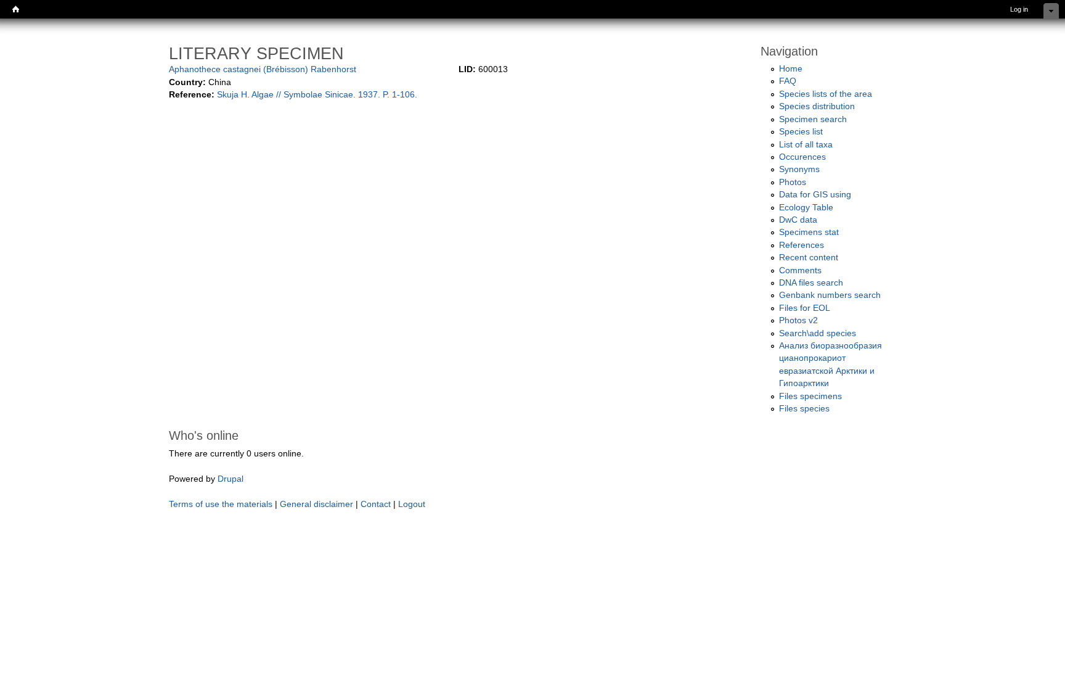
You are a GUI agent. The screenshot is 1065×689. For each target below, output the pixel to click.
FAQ (787, 81)
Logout (411, 504)
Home (790, 68)
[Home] (15, 9)
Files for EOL (804, 308)
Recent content (808, 257)
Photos (792, 182)
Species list (801, 131)
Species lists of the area (825, 94)
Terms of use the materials (222, 504)
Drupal (230, 479)
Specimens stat (809, 232)
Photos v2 (798, 320)
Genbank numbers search (830, 295)
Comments (800, 270)
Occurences (802, 157)
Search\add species (817, 333)
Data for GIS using (815, 194)
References (801, 245)
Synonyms (799, 169)
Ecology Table (806, 207)
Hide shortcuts (1051, 11)
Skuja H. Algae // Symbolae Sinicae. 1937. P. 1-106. (317, 94)
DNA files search (811, 282)
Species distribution (817, 106)
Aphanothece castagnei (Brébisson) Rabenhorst (262, 69)
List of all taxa (806, 144)
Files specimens (810, 396)
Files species (804, 408)
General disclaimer (316, 504)
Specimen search (813, 119)
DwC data (798, 220)
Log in (1019, 9)
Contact (376, 504)
